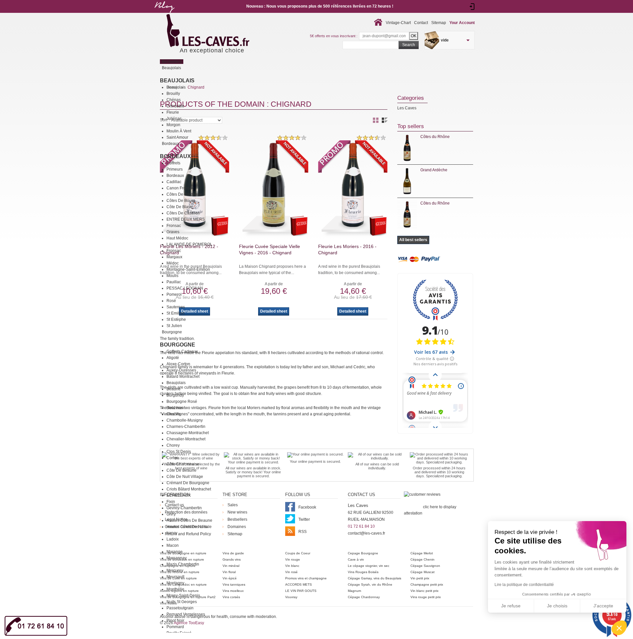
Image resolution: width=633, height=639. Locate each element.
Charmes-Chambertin (185, 426)
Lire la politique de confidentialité (524, 584)
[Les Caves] (221, 31)
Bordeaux (175, 156)
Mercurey (174, 570)
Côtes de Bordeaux (184, 194)
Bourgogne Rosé (181, 401)
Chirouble (175, 106)
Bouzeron (175, 407)
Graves (172, 232)
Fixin (170, 501)
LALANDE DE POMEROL (189, 244)
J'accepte (603, 605)
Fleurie (172, 112)
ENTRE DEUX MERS (185, 219)
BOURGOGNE (177, 344)
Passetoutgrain (180, 608)
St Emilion (175, 313)
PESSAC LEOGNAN (184, 288)
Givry (171, 514)
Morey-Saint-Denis (183, 595)
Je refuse (511, 605)
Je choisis (557, 605)
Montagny (175, 583)
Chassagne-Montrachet (187, 433)
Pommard (175, 627)
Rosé (171, 300)
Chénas (173, 99)
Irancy (171, 533)
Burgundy (175, 395)
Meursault (175, 576)
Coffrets (173, 163)
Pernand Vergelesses (185, 614)
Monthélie (175, 589)
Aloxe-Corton (178, 364)
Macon (172, 545)
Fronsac (173, 225)
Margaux (174, 257)
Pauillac (173, 282)
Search (408, 44)
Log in (472, 6)
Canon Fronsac (180, 188)
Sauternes (175, 307)
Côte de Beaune (181, 470)
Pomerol (174, 294)
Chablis (173, 414)
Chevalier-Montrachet (185, 439)
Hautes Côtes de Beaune (189, 520)
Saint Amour (177, 137)
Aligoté (172, 357)
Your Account (462, 22)
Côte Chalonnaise (182, 464)
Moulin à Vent (178, 131)
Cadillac (173, 182)
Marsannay (176, 558)
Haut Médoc (177, 238)
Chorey (173, 445)
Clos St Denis (178, 451)
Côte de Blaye (179, 207)
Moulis (172, 275)
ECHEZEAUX (178, 495)
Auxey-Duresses (181, 370)
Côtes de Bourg (180, 200)
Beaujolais (177, 80)
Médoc (172, 263)
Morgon (173, 125)
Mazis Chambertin (182, 564)
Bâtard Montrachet (182, 376)
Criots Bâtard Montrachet (188, 489)
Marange (174, 551)
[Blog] (164, 14)
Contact (421, 22)
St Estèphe (176, 319)
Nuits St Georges (181, 601)
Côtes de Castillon (183, 213)
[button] (619, 628)
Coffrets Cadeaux (182, 351)
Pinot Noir (175, 620)
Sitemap (438, 22)
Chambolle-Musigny (184, 420)
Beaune (173, 389)
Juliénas (174, 118)
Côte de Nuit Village (184, 476)
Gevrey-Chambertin (184, 508)
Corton (172, 458)
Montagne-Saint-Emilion (188, 269)
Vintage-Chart (398, 22)
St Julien (174, 325)
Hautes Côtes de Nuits (186, 526)
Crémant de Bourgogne (187, 483)
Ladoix (172, 539)
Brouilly (173, 93)
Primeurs (174, 169)
